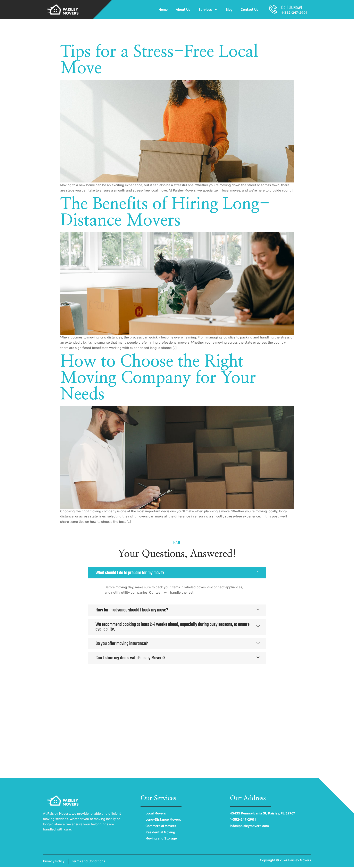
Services (205, 9)
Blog (229, 9)
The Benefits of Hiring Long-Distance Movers (165, 212)
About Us (183, 9)
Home (163, 9)
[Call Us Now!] (273, 9)
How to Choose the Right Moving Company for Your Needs (158, 378)
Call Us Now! (291, 7)
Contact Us (249, 9)
